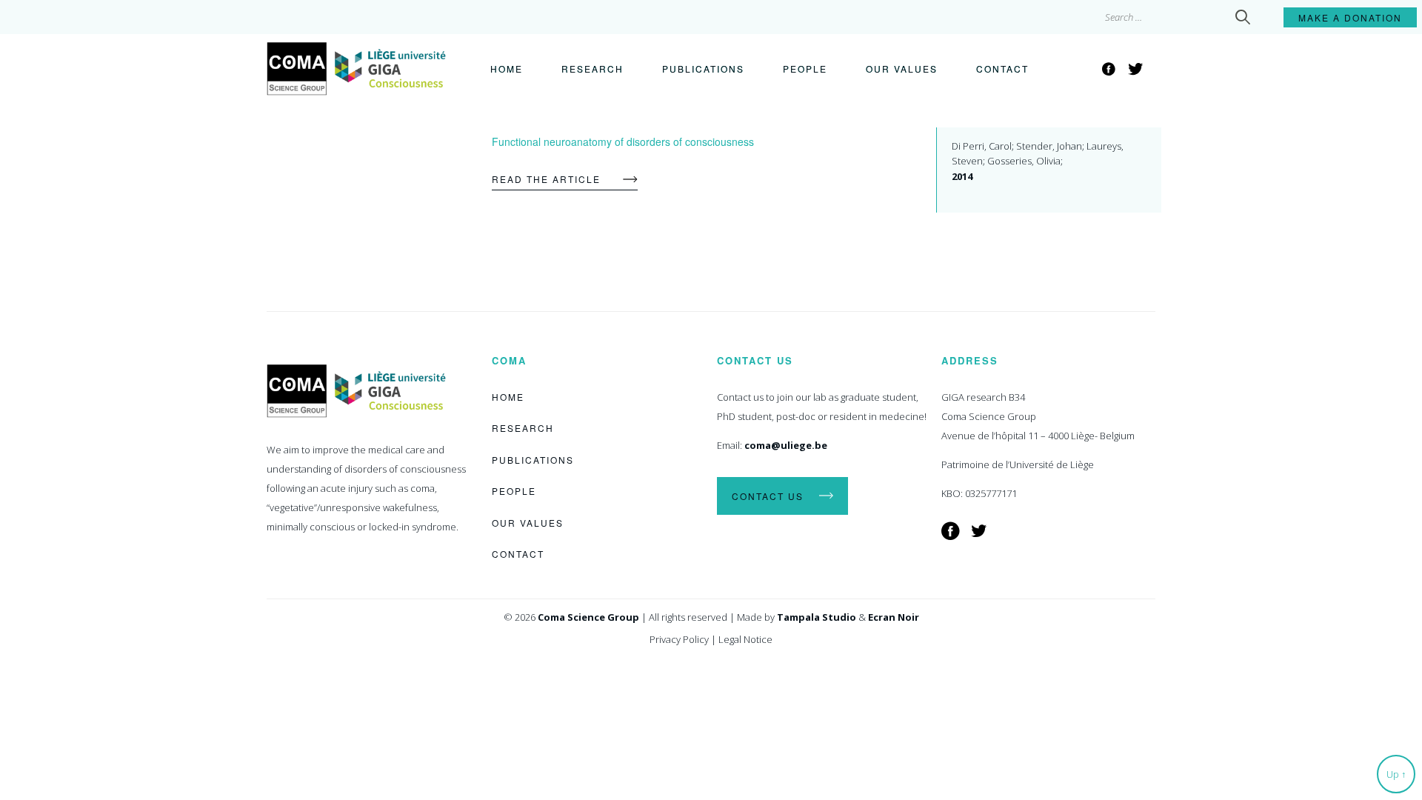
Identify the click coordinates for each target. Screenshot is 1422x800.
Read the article (546, 178)
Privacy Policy (679, 639)
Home (506, 68)
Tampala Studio (816, 617)
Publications (703, 68)
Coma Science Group (588, 617)
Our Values (902, 68)
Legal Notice (745, 639)
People (805, 68)
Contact (1002, 68)
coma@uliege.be (785, 445)
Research (592, 68)
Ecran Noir (893, 617)
